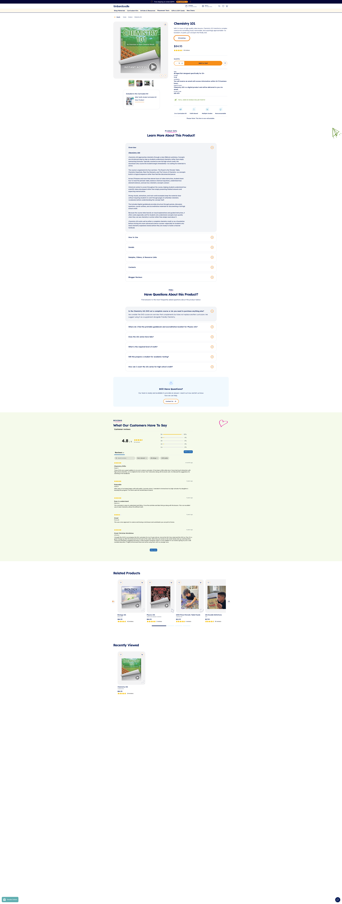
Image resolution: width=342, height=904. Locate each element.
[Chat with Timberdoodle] (337, 899)
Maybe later (171, 465)
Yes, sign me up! (171, 460)
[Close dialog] (191, 434)
